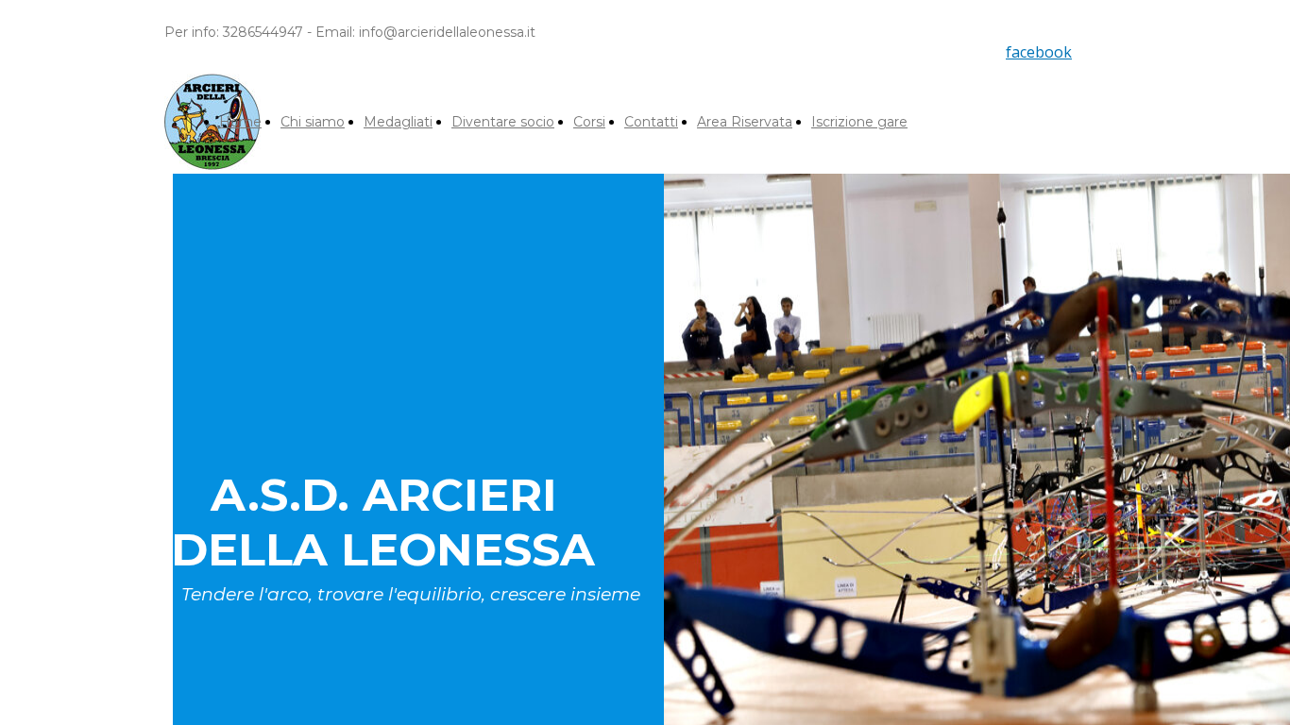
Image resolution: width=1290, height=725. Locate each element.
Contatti (651, 121)
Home (240, 121)
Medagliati (398, 121)
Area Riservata (744, 121)
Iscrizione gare (859, 121)
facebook (1039, 52)
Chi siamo (312, 121)
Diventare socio (502, 121)
